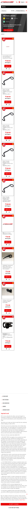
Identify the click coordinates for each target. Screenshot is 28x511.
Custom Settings (14, 507)
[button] (23, 2)
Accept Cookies (14, 504)
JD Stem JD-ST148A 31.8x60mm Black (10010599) (7, 301)
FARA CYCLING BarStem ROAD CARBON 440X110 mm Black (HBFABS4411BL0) (8, 127)
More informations (8, 30)
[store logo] (7, 2)
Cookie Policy (22, 499)
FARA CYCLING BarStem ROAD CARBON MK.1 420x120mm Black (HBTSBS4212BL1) (7, 199)
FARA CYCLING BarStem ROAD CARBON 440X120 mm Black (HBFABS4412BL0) (8, 163)
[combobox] (17, 2)
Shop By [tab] (4, 10)
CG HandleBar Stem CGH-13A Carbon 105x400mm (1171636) (7, 57)
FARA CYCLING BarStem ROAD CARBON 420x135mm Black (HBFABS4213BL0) (7, 92)
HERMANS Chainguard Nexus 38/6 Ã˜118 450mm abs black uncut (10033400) (8, 267)
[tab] (14, 396)
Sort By (12, 10)
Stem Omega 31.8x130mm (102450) (7, 233)
